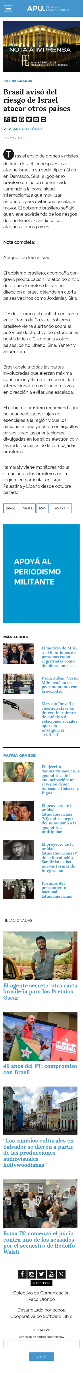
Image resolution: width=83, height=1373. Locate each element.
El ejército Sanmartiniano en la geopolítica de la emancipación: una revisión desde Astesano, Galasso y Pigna (61, 779)
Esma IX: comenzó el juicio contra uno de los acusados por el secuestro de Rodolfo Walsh (39, 1242)
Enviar (42, 1356)
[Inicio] (47, 8)
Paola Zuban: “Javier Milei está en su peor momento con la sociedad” (60, 685)
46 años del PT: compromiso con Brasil (40, 1069)
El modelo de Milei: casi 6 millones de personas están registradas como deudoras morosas (60, 656)
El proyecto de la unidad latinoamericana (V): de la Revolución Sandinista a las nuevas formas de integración (60, 857)
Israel (28, 508)
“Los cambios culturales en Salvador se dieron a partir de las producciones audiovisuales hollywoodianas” (38, 1152)
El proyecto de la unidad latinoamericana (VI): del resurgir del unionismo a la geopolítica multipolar (59, 818)
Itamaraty (60, 508)
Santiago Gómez (27, 129)
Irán (42, 508)
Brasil (11, 508)
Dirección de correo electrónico (40, 1336)
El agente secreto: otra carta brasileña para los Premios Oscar (40, 991)
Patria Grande (17, 81)
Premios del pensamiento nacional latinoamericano (57, 890)
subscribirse (41, 1283)
